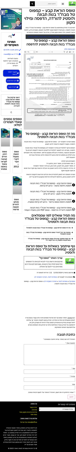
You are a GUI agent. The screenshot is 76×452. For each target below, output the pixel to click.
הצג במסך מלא (69, 49)
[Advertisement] (49, 300)
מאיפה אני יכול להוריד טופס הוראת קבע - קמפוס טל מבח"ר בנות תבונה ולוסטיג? (48, 233)
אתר (73, 384)
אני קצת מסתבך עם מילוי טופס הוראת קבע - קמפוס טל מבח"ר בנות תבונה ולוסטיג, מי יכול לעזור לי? (49, 239)
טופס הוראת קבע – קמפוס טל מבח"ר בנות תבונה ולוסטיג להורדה (50, 37)
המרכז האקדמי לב (40, 277)
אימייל (72, 376)
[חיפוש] (32, 3)
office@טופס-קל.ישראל (28, 422)
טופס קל (72, 281)
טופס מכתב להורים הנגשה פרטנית (15, 204)
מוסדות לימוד (52, 277)
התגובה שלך (70, 343)
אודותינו (34, 410)
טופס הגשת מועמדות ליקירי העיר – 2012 (15, 159)
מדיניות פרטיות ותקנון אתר (28, 412)
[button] (62, 3)
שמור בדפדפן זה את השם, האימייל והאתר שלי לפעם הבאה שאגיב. (50, 392)
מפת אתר (33, 415)
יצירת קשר (33, 407)
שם (73, 368)
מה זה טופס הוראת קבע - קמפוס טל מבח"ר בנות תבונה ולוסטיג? (48, 228)
